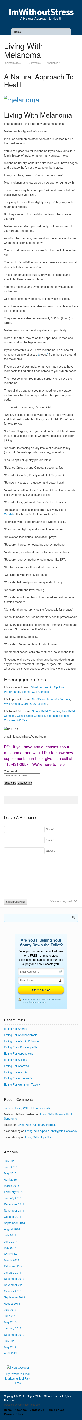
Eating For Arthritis (15, 1029)
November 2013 (14, 1285)
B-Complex (43, 692)
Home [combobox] (17, 32)
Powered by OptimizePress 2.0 (22, 1404)
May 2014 (10, 1248)
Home (8, 1410)
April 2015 (10, 1179)
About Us (21, 1410)
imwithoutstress (12, 62)
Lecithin (42, 704)
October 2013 (12, 1291)
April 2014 (10, 1254)
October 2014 (12, 1217)
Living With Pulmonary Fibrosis (36, 1125)
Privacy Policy (13, 1414)
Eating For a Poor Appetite (20, 1047)
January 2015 (12, 1198)
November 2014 (14, 1210)
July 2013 (10, 1310)
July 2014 (10, 1235)
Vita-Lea (36, 687)
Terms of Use (55, 1410)
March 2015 (11, 1186)
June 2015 (10, 1167)
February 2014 (13, 1266)
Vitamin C (28, 692)
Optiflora (59, 687)
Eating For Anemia (15, 1072)
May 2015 (10, 1173)
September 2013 (14, 1297)
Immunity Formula (58, 699)
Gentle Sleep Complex (31, 716)
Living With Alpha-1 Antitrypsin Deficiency (51, 1131)
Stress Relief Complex (46, 711)
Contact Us (37, 1410)
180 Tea (22, 720)
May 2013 (10, 1322)
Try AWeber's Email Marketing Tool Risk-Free (18, 1378)
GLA (33, 704)
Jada (7, 1108)
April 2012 (10, 1353)
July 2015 (10, 1161)
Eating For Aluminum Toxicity (22, 1084)
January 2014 (12, 1272)
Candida (9, 514)
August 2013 (12, 1303)
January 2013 (12, 1328)
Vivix (7, 704)
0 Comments (34, 62)
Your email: (11, 771)
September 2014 (14, 1223)
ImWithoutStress (41, 12)
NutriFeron (39, 699)
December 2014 (14, 1204)
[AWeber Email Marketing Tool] (18, 1367)
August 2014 (12, 1229)
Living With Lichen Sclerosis (32, 1108)
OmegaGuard (20, 704)
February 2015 (13, 1192)
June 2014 (10, 1241)
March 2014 (11, 1260)
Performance (12, 692)
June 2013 (10, 1316)
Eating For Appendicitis (18, 1053)
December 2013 (14, 1279)
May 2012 (10, 1347)
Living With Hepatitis (38, 1137)
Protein (47, 687)
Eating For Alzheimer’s (18, 1078)
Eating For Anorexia (16, 1066)
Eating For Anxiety (15, 1060)
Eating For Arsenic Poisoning (22, 1041)
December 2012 (14, 1335)
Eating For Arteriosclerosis (20, 1035)
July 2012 (10, 1341)
